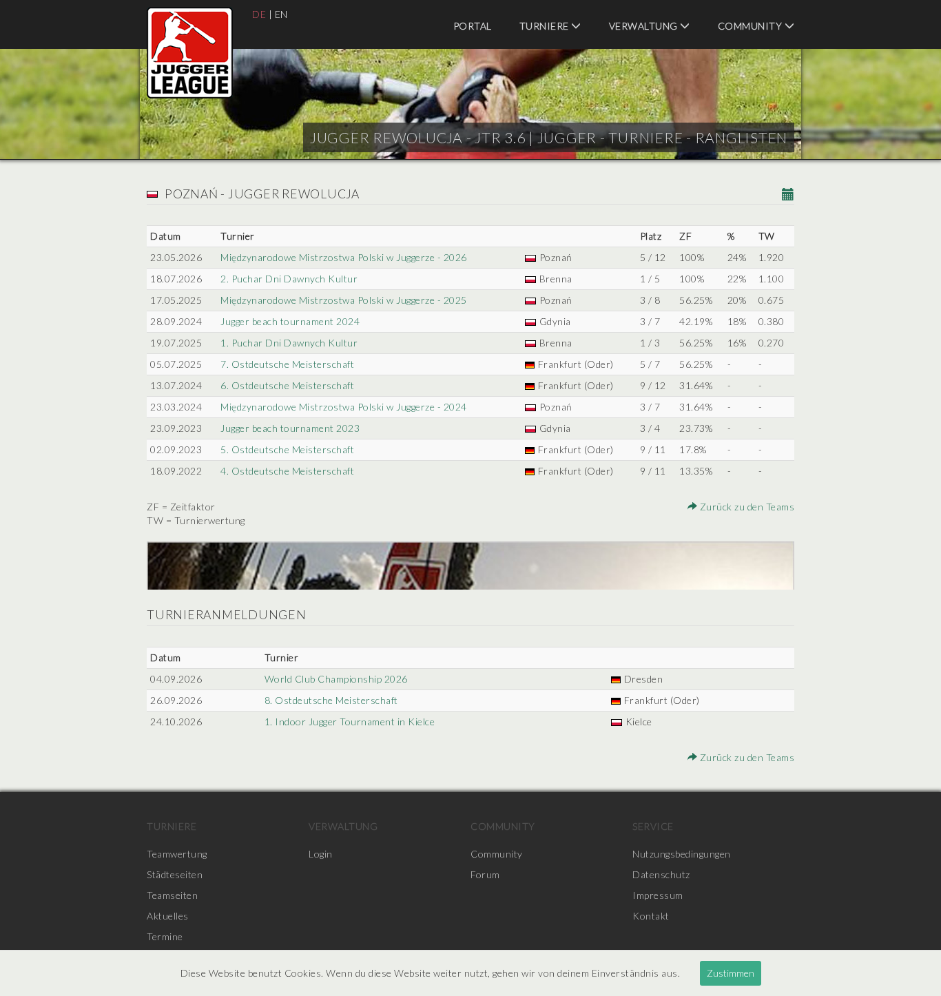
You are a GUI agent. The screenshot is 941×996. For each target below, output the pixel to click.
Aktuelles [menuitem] (168, 916)
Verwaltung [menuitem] (645, 26)
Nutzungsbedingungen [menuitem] (681, 854)
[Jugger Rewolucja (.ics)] (788, 195)
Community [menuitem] (751, 26)
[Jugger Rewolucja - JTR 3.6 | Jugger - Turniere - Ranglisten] (190, 52)
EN (281, 14)
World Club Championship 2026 (336, 679)
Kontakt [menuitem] (651, 916)
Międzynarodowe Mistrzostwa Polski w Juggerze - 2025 (343, 300)
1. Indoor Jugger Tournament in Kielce (350, 721)
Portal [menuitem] (472, 26)
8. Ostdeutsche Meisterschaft (331, 700)
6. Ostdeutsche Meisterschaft (287, 385)
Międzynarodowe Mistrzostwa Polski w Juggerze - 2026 (343, 257)
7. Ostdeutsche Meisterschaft (287, 364)
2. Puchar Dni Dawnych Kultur (289, 278)
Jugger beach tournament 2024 (290, 321)
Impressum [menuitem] (657, 895)
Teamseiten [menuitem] (172, 895)
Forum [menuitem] (485, 874)
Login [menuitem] (321, 854)
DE (259, 14)
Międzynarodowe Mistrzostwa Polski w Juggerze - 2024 (343, 407)
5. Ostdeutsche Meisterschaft (287, 449)
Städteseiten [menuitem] (175, 874)
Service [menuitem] (653, 826)
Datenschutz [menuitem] (661, 874)
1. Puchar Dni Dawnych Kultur (289, 343)
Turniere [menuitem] (545, 26)
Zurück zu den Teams (745, 506)
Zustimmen (730, 973)
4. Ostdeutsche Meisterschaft (287, 471)
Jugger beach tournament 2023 (290, 428)
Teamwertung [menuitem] (177, 854)
